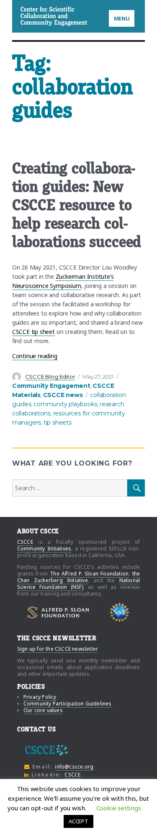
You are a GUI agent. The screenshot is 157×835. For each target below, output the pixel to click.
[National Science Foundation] (119, 612)
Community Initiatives (44, 548)
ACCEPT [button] (78, 821)
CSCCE (31, 16)
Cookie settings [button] (118, 808)
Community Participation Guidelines (67, 703)
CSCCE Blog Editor (50, 376)
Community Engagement (51, 385)
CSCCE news (63, 395)
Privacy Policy (40, 696)
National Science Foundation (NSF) (78, 584)
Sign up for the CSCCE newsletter (57, 648)
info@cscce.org (74, 766)
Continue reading (34, 356)
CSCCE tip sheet (33, 332)
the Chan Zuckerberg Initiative (78, 577)
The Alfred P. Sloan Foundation (89, 573)
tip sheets (58, 422)
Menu (122, 18)
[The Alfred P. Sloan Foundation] (58, 612)
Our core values (43, 710)
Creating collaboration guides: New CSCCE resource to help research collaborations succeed (76, 205)
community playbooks (65, 404)
